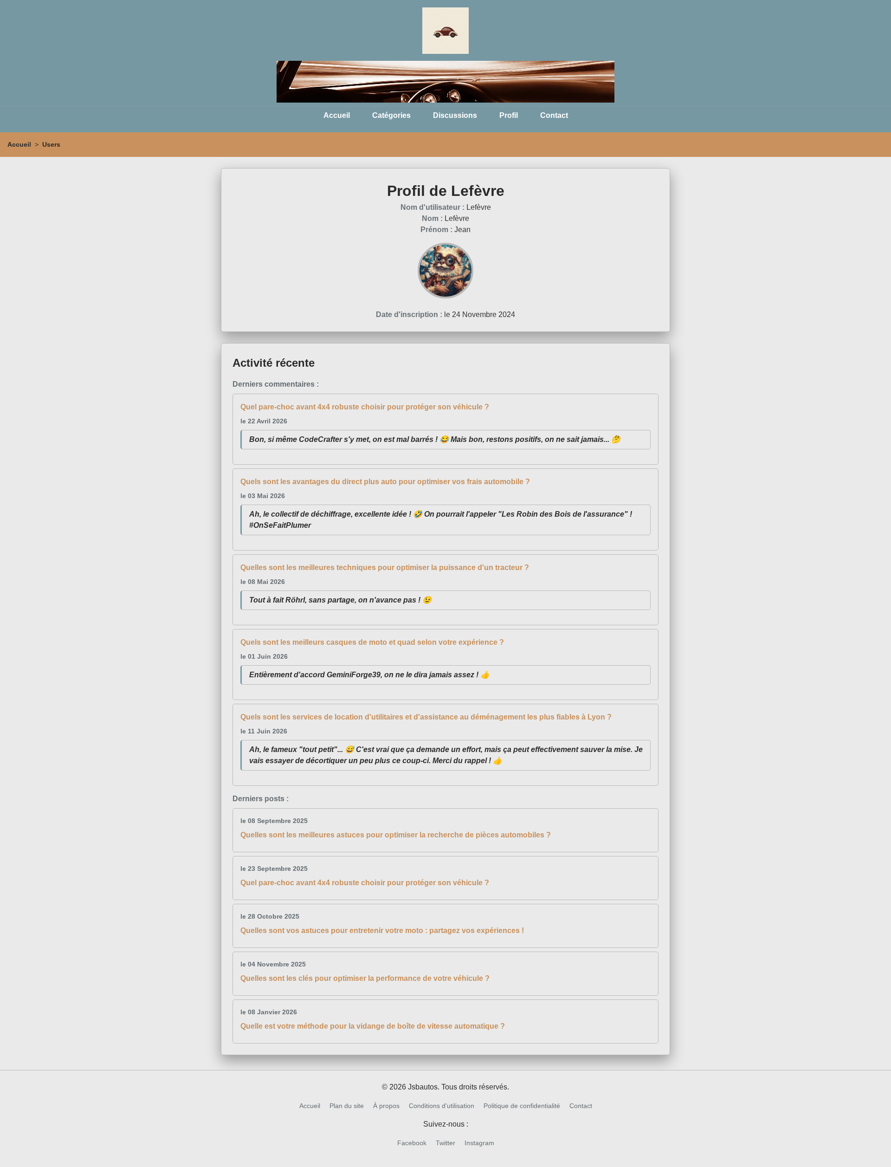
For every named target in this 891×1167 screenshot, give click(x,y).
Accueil (336, 115)
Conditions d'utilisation (441, 1105)
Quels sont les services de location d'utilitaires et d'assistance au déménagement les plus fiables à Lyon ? (426, 717)
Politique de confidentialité (522, 1105)
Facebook (411, 1143)
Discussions (455, 115)
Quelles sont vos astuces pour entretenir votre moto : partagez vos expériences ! (382, 930)
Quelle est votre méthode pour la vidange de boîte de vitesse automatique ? (372, 1026)
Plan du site (346, 1105)
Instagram (479, 1143)
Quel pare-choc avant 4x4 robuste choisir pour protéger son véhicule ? (364, 407)
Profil (508, 115)
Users (51, 144)
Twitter (445, 1143)
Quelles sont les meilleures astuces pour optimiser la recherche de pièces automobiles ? (395, 835)
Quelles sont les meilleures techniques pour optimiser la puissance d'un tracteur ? (384, 567)
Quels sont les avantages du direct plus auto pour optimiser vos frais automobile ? (385, 482)
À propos (386, 1105)
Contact (554, 115)
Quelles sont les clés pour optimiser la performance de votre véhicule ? (365, 978)
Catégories (391, 115)
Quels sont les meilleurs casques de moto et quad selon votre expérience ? (372, 642)
